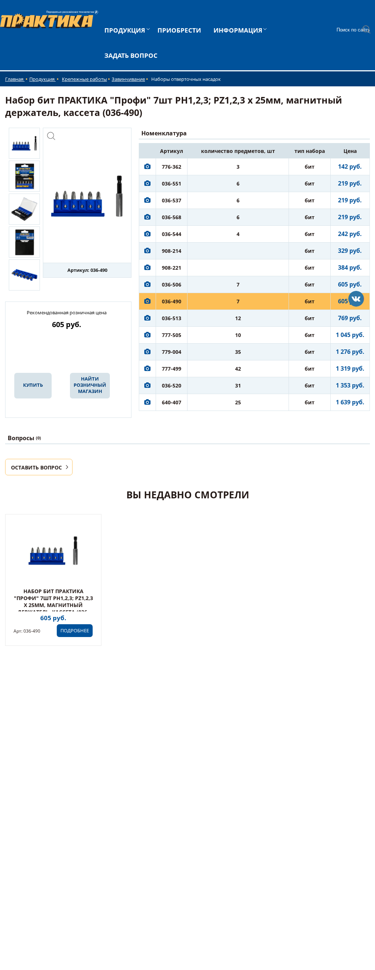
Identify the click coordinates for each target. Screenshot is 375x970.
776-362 (171, 166)
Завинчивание (128, 79)
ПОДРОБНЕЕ (74, 630)
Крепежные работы (84, 79)
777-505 (171, 335)
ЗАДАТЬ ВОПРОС (130, 55)
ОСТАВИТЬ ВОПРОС (36, 467)
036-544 (171, 234)
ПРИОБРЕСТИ (179, 30)
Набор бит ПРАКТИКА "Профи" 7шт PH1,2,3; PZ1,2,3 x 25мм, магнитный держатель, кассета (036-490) (53, 605)
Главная (15, 79)
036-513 (171, 318)
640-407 (171, 402)
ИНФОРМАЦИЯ (238, 30)
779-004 (171, 351)
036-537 (171, 200)
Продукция (42, 79)
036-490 (171, 301)
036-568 (171, 217)
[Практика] (356, 299)
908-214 (171, 250)
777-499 (171, 368)
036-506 (171, 284)
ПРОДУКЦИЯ (124, 30)
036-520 (171, 385)
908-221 (171, 267)
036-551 (171, 183)
